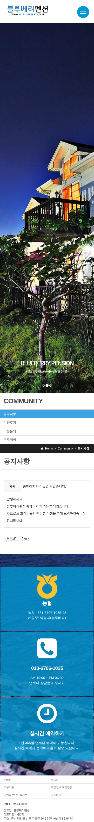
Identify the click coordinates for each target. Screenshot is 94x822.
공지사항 (10, 413)
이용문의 (10, 431)
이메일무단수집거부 (15, 794)
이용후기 (10, 422)
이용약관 (9, 787)
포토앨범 (10, 439)
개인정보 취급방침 (62, 787)
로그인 (55, 779)
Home (7, 779)
